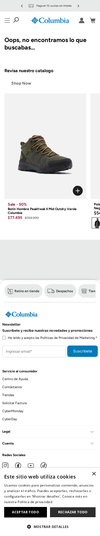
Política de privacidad (35, 502)
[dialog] (50, 502)
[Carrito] (92, 20)
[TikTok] (44, 465)
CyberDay (9, 419)
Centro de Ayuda (15, 379)
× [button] (94, 474)
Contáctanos (12, 387)
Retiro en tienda (26, 291)
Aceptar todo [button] (25, 512)
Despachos (64, 291)
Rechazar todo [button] (73, 512)
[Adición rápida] (45, 191)
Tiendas (8, 395)
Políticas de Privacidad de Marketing (67, 338)
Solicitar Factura (14, 403)
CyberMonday (12, 411)
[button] (50, 526)
